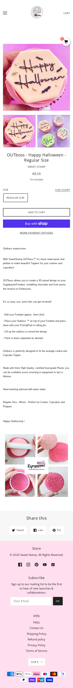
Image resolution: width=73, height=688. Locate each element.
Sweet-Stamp (37, 166)
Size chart (62, 190)
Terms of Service (36, 651)
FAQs (36, 622)
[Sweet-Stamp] (36, 13)
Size (5, 189)
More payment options (36, 232)
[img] (20, 564)
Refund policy (36, 639)
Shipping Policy (36, 634)
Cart (66, 13)
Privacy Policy (36, 645)
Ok (58, 601)
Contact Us (36, 628)
